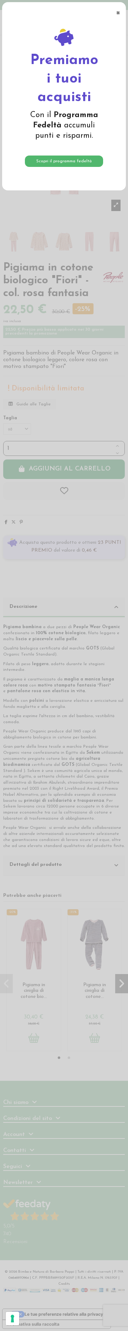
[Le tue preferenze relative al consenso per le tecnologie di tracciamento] (12, 1318)
